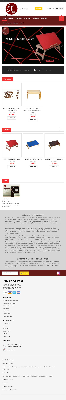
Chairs (32, 367)
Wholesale (6, 308)
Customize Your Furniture (10, 303)
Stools (20, 367)
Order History (7, 331)
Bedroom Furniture (6, 372)
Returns (6, 326)
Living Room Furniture (7, 363)
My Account (7, 336)
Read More (11, 191)
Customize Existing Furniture (11, 300)
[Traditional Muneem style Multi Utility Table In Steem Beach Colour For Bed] (33, 94)
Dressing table (34, 376)
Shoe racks (26, 367)
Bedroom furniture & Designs (10, 199)
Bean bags (14, 367)
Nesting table (52, 367)
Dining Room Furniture (7, 386)
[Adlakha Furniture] (11, 9)
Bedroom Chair (16, 376)
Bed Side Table (25, 376)
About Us (6, 311)
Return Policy (7, 313)
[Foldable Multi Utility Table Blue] (33, 145)
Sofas (3, 367)
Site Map (6, 333)
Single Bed (8, 376)
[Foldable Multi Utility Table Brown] (54, 145)
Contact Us (6, 323)
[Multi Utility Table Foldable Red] (11, 145)
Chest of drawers (43, 376)
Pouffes (8, 367)
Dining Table (5, 389)
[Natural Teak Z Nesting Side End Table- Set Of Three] (11, 94)
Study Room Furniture (7, 379)
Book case (4, 383)
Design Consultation (9, 305)
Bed (3, 376)
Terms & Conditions (8, 316)
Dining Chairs (13, 389)
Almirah (50, 376)
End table (45, 367)
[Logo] (13, 281)
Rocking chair (5, 369)
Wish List (6, 328)
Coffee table (38, 367)
